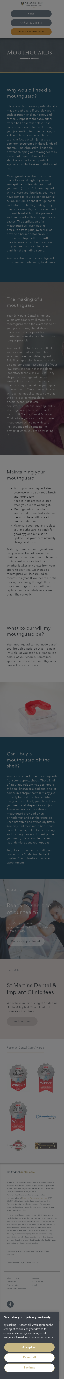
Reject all (29, 1357)
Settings (29, 1367)
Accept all (29, 1347)
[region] (29, 1345)
